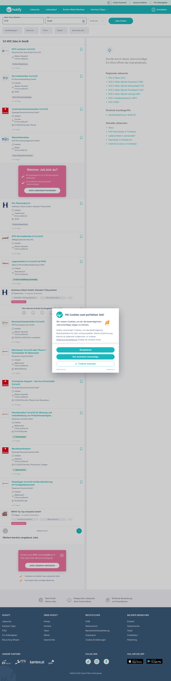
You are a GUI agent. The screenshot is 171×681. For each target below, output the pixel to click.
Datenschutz (61, 369)
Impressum (111, 369)
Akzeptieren (85, 350)
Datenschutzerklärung (66, 339)
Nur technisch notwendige (85, 356)
